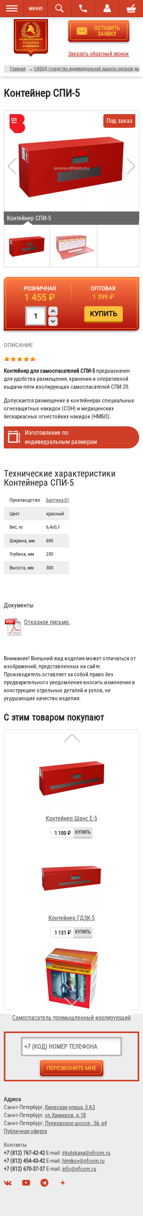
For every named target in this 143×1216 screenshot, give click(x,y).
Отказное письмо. (47, 622)
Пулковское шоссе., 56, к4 (76, 1123)
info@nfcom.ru (79, 1168)
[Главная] (31, 39)
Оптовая (103, 288)
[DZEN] (64, 1185)
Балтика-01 (57, 500)
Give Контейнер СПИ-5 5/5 (33, 358)
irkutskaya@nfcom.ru (86, 1152)
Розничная (40, 288)
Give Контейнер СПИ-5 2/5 (13, 358)
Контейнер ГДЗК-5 (71, 918)
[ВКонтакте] (9, 1185)
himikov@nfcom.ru (83, 1160)
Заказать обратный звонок (98, 54)
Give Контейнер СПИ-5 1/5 (7, 358)
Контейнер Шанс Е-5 (71, 818)
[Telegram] (45, 1185)
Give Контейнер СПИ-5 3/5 (20, 358)
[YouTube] (27, 1185)
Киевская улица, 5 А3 (70, 1107)
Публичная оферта (25, 1131)
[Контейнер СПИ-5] (71, 167)
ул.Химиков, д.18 (65, 1115)
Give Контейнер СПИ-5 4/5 (26, 358)
